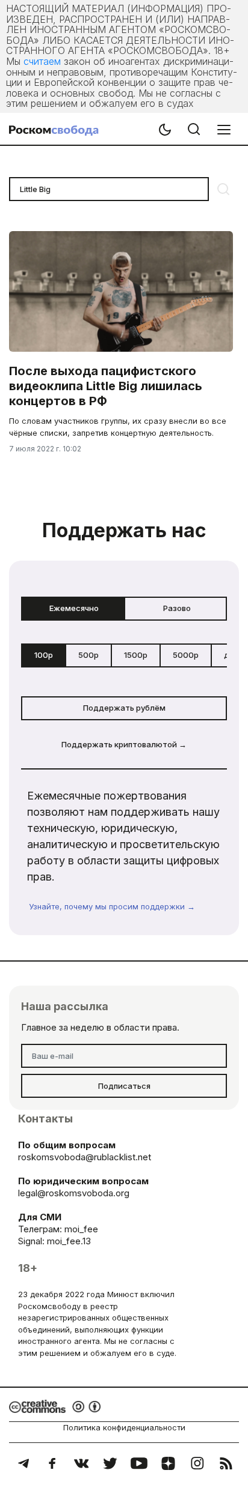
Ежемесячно (74, 608)
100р (43, 655)
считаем (42, 61)
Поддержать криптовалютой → (124, 744)
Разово (177, 608)
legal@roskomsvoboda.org (73, 1193)
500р (88, 655)
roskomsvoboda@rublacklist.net (84, 1157)
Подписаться (124, 1086)
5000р (186, 655)
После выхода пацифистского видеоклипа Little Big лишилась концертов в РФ (105, 386)
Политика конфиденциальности (124, 1427)
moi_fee (81, 1229)
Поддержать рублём (124, 707)
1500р (135, 655)
